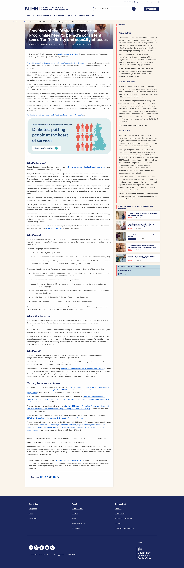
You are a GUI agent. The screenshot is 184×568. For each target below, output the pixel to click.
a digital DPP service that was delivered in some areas (82, 369)
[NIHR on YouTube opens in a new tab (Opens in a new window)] (47, 547)
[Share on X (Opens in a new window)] (50, 477)
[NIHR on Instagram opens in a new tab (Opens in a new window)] (52, 547)
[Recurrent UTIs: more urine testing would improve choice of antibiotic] (121, 258)
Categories (33, 509)
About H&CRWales (78, 523)
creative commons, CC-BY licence (68, 460)
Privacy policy (120, 513)
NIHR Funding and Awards (124, 528)
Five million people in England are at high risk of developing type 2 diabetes (56, 63)
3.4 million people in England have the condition (86, 167)
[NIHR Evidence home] (46, 8)
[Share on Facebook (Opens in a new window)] (41, 477)
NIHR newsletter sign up (63, 15)
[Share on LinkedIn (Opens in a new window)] (46, 477)
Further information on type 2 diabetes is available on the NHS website (55, 115)
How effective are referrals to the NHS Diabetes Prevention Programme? (141, 225)
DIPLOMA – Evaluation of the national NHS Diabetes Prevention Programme (57, 418)
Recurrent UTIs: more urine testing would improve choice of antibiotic (141, 257)
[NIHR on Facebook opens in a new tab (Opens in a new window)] (41, 547)
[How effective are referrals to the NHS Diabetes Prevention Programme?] (121, 225)
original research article (67, 54)
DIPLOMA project (53, 228)
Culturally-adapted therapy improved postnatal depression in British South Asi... (142, 246)
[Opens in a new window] (69, 138)
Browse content (43, 15)
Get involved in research (84, 15)
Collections (33, 518)
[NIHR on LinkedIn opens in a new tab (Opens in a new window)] (31, 547)
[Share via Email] (54, 477)
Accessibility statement (37, 555)
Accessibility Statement (123, 518)
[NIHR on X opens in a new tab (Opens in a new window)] (36, 547)
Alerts (31, 513)
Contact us (76, 528)
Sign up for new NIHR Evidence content (133, 266)
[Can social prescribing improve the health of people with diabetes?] (121, 215)
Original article (125, 270)
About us (30, 15)
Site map (118, 509)
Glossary (123, 274)
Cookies (118, 523)
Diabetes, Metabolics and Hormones (45, 44)
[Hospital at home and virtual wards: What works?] (121, 236)
